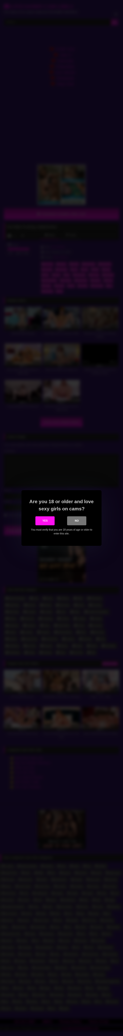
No (77, 520)
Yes (45, 520)
